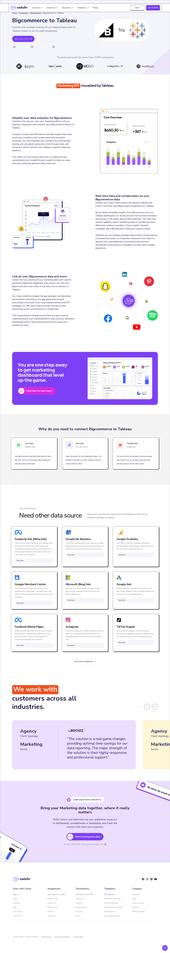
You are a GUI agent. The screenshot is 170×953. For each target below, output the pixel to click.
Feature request (138, 903)
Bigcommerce (35, 13)
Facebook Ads (53, 899)
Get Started (153, 7)
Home (14, 13)
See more (20, 560)
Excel (78, 916)
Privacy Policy (46, 937)
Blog (14, 907)
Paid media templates (112, 916)
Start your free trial (23, 39)
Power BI (79, 903)
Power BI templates (111, 903)
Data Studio (80, 899)
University (16, 903)
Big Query (79, 911)
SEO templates (109, 911)
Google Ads (52, 903)
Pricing (95, 7)
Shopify (50, 911)
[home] (19, 7)
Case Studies (18, 911)
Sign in (137, 8)
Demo (134, 899)
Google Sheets (81, 907)
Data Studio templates (112, 899)
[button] (37, 8)
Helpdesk (135, 907)
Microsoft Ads (53, 907)
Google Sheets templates (113, 907)
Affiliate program (138, 911)
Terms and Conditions (62, 937)
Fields (15, 899)
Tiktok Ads (52, 916)
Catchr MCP (17, 916)
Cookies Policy (78, 937)
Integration (23, 13)
